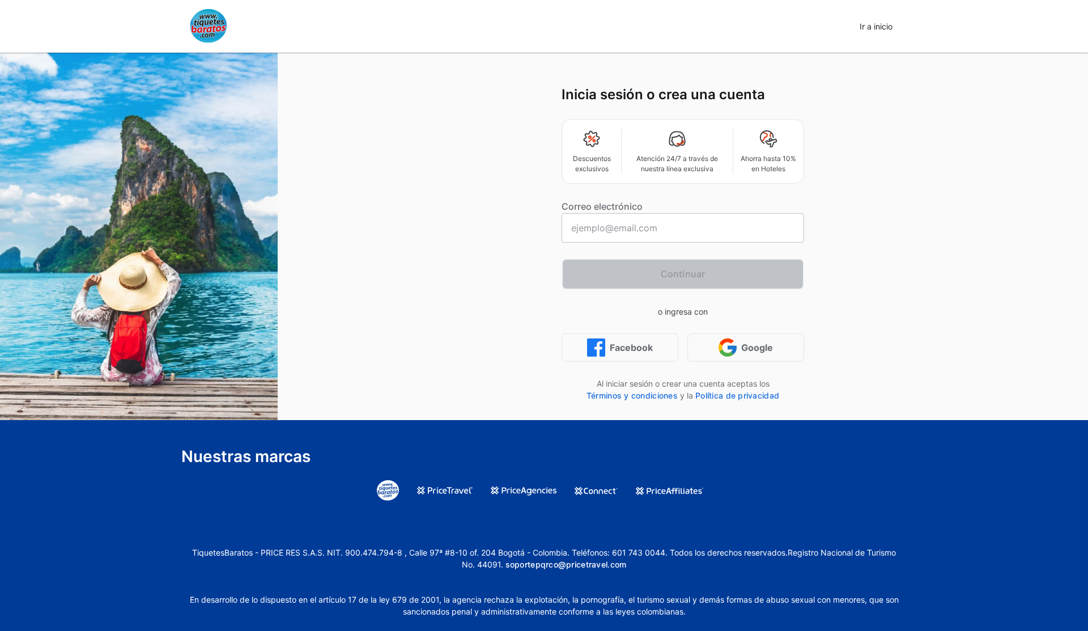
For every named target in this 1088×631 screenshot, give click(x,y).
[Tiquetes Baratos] (208, 26)
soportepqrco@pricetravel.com (566, 564)
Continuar (683, 273)
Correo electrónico (602, 206)
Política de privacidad (737, 395)
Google (757, 347)
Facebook (631, 347)
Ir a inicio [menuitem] (876, 26)
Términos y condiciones (632, 395)
